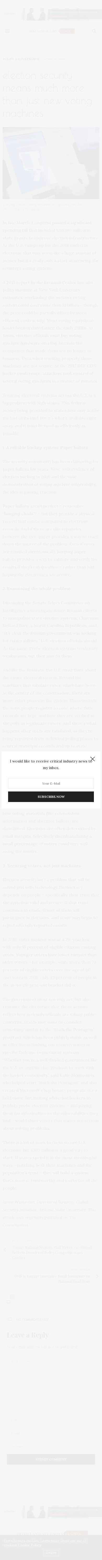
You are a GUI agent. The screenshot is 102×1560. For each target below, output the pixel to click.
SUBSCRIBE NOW (51, 797)
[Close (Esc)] (92, 759)
